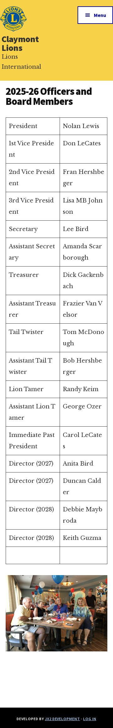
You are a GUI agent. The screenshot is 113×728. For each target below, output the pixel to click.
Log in (89, 718)
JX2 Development (62, 718)
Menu (100, 15)
